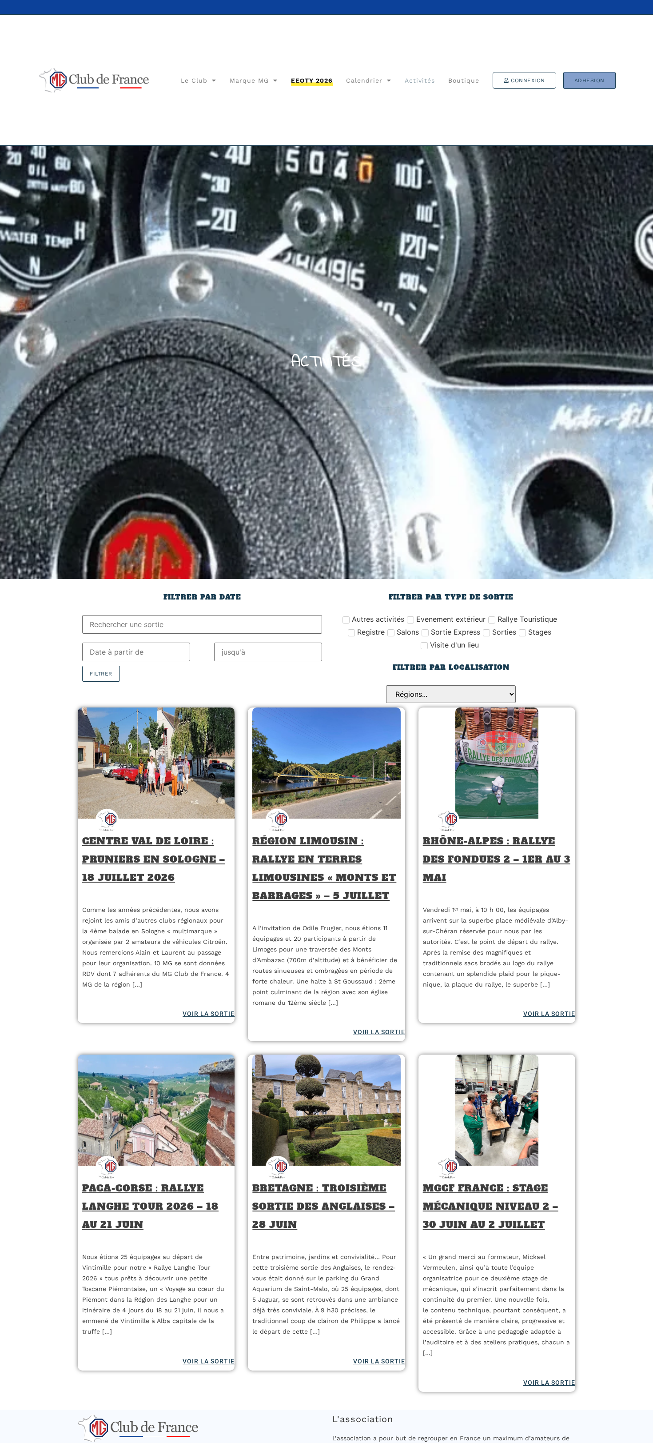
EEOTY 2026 (312, 80)
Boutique (463, 80)
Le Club (194, 80)
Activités (420, 80)
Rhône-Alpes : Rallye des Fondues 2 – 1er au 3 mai (496, 859)
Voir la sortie (209, 1013)
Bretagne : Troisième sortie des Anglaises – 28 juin (323, 1206)
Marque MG (249, 80)
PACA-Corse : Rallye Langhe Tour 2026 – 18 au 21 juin (150, 1206)
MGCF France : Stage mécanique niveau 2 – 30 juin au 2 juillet (490, 1206)
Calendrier (364, 80)
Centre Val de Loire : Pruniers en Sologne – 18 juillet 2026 (153, 859)
